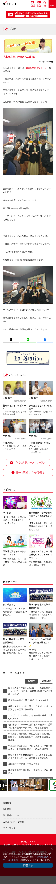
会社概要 (7, 803)
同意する (28, 865)
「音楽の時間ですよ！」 (35, 68)
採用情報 (7, 809)
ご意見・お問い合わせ (13, 822)
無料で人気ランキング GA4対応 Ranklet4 (40, 778)
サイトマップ (9, 828)
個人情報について (11, 815)
